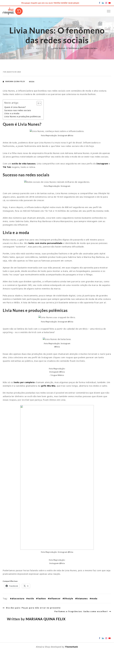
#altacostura (17, 598)
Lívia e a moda (11, 113)
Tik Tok (7, 167)
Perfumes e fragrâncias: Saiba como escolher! (81, 611)
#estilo (30, 598)
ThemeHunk (71, 646)
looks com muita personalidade (45, 243)
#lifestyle (68, 598)
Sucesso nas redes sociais (17, 110)
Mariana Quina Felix (15, 81)
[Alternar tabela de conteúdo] (37, 103)
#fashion (41, 598)
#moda (93, 598)
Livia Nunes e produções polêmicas (22, 116)
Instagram (102, 163)
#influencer (54, 598)
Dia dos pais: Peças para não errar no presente (33, 608)
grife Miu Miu (48, 385)
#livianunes (81, 598)
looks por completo (24, 382)
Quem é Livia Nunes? (15, 107)
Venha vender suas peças (66, 3)
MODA (31, 82)
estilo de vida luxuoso (23, 163)
